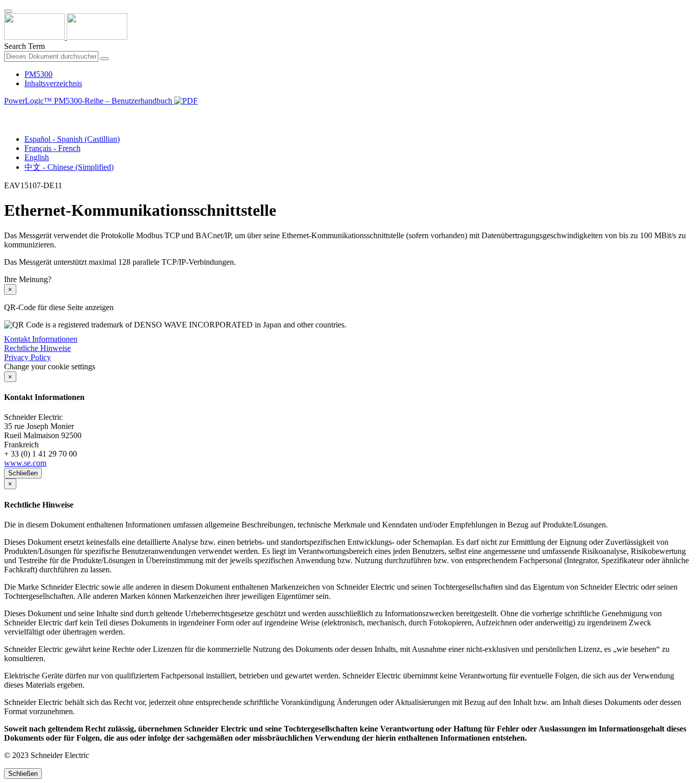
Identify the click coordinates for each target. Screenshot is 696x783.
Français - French (52, 148)
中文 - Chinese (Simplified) (69, 167)
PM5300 (38, 74)
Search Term (24, 46)
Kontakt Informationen (40, 339)
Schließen (23, 473)
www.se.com (25, 463)
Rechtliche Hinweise (37, 348)
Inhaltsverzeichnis (53, 83)
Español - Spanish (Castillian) (72, 139)
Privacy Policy (27, 357)
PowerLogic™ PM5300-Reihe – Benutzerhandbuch (89, 100)
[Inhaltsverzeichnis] (8, 112)
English (36, 157)
